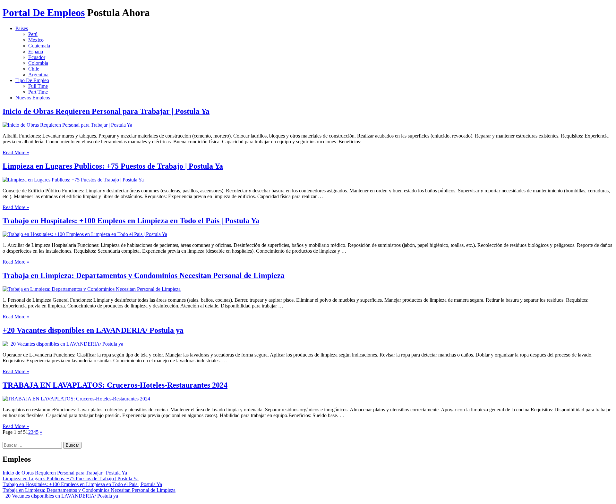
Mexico (36, 40)
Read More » (16, 152)
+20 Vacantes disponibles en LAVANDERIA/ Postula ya (93, 330)
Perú (33, 34)
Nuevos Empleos (32, 97)
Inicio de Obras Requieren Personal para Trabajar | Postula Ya (106, 111)
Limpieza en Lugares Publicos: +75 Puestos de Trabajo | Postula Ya (113, 166)
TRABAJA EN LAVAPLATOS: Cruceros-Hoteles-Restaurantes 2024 (115, 385)
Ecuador (36, 57)
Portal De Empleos (44, 12)
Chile (33, 68)
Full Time (38, 86)
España (35, 51)
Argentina (38, 74)
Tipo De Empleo (32, 80)
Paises (21, 28)
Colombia (38, 63)
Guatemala (39, 45)
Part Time (38, 92)
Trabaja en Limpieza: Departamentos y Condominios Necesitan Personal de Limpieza (144, 275)
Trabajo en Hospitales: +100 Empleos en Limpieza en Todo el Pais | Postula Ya (131, 220)
